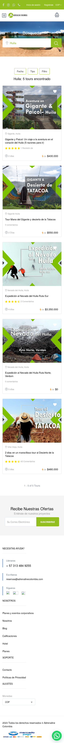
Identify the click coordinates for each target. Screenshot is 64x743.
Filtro (44, 71)
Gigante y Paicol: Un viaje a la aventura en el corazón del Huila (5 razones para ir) (29, 140)
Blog (4, 628)
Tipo (32, 71)
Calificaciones (9, 636)
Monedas (7, 696)
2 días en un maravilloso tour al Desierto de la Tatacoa (29, 454)
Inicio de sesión (33, 4)
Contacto (7, 669)
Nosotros (7, 620)
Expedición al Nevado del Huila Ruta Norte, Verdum (28, 374)
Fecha (20, 71)
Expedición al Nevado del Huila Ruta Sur (26, 296)
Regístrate (48, 4)
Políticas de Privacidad (14, 677)
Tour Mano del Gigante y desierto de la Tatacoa (30, 219)
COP (57, 4)
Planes (6, 651)
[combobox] (18, 702)
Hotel (5, 643)
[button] (57, 736)
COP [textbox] (7, 702)
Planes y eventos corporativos (18, 613)
